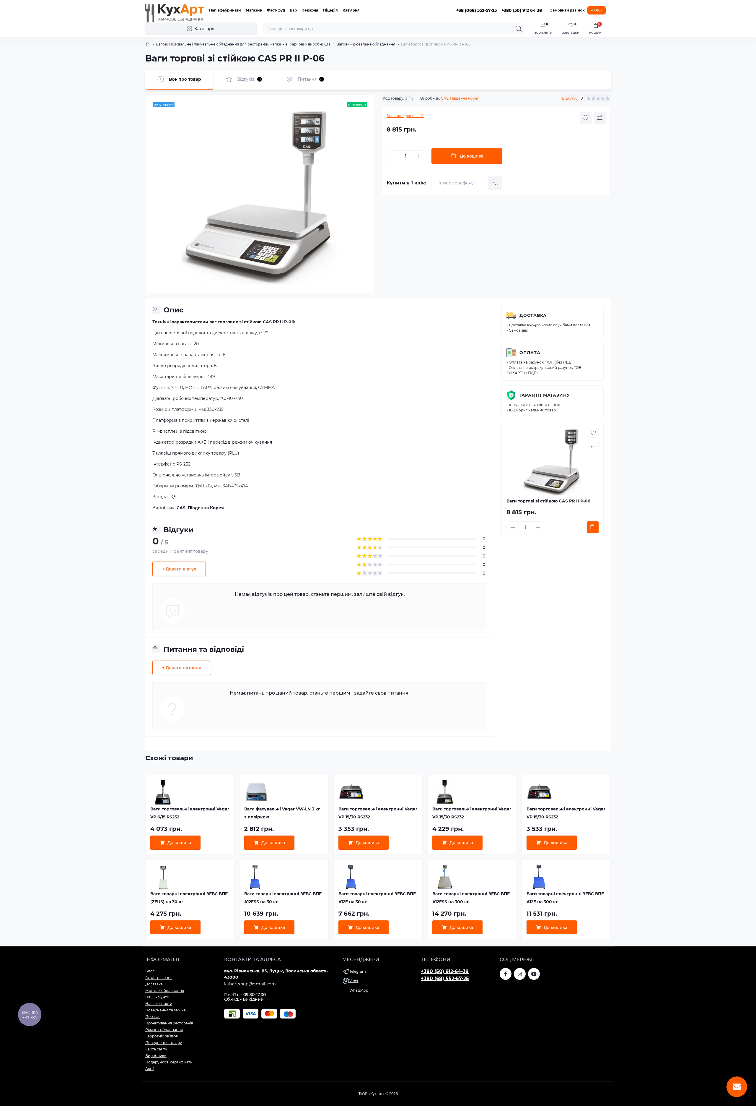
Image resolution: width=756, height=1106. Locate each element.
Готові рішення (158, 977)
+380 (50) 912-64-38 (445, 971)
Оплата (529, 352)
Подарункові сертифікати (169, 1062)
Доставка (533, 315)
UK (597, 10)
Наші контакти (158, 1003)
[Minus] (393, 156)
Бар (293, 10)
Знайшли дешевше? (405, 115)
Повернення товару (163, 1042)
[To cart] (593, 527)
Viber (354, 981)
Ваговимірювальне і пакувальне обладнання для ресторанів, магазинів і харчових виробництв (243, 44)
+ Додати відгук (179, 569)
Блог (149, 971)
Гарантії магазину (544, 395)
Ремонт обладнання (164, 1029)
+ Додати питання (181, 667)
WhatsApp (358, 990)
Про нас (152, 1016)
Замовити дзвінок (567, 10)
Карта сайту (156, 1049)
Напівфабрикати (225, 10)
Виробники (156, 1055)
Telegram (357, 971)
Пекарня (310, 10)
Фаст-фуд (276, 10)
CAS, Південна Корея (460, 98)
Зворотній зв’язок (161, 1036)
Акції (149, 1068)
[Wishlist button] (586, 118)
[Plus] (418, 156)
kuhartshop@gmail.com (250, 984)
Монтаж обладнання (164, 990)
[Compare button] (600, 118)
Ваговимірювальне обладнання (365, 44)
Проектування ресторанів (169, 1023)
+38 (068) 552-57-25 (476, 10)
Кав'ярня (351, 10)
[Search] (518, 28)
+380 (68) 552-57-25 (445, 978)
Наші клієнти (157, 997)
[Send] (495, 183)
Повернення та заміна (165, 1010)
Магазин (254, 10)
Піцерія (330, 10)
